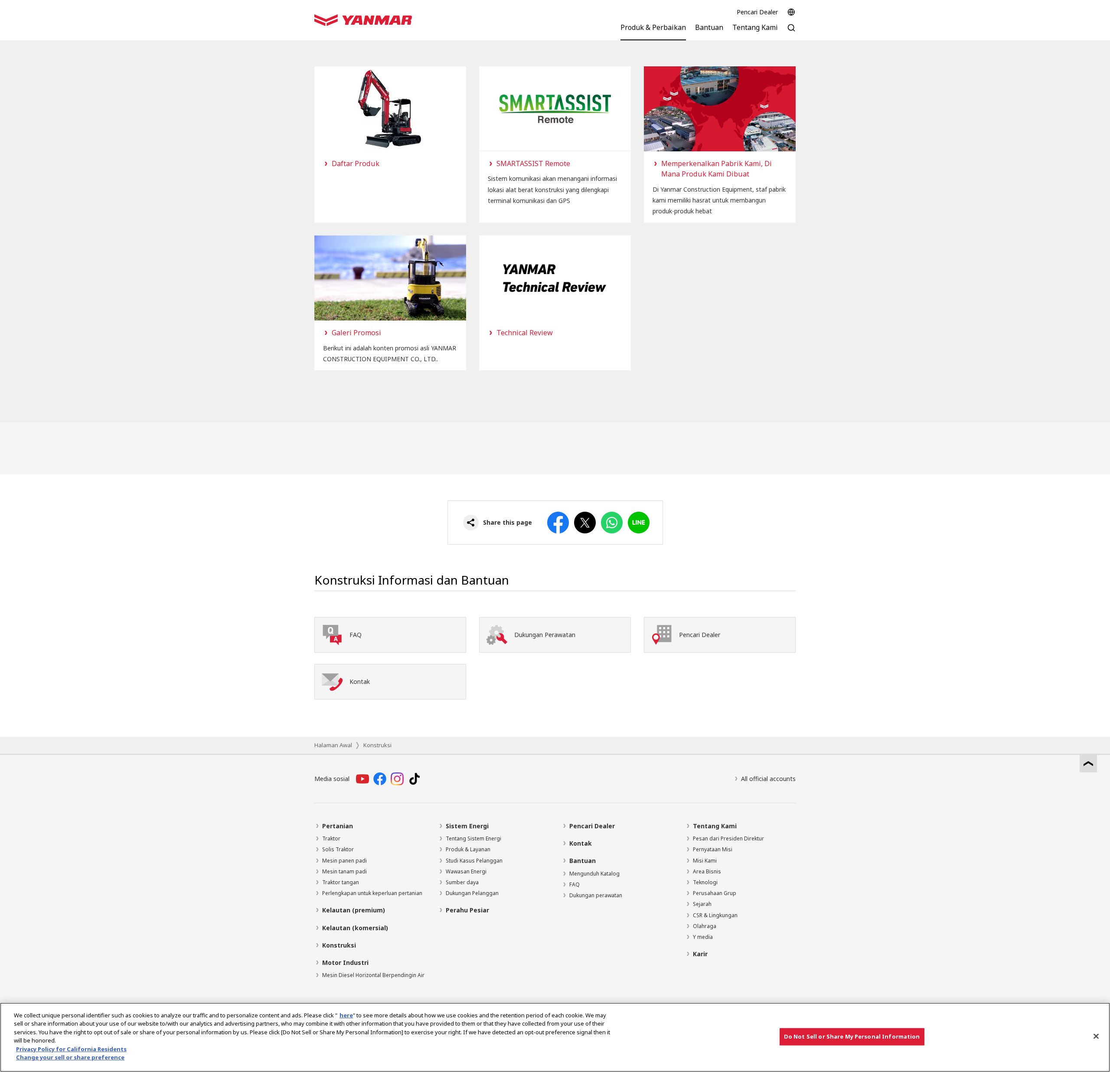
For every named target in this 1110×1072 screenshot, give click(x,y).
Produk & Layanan (468, 849)
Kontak (580, 843)
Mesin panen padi (344, 860)
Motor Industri (345, 962)
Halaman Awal (333, 745)
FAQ (574, 884)
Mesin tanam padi (344, 871)
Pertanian (337, 826)
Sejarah (702, 904)
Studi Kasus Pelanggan (474, 860)
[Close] (1096, 1036)
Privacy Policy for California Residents (71, 1049)
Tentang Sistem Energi (473, 838)
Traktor (331, 838)
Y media (703, 937)
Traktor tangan (340, 882)
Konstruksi (377, 745)
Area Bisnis (707, 871)
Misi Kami (705, 860)
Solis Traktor (338, 849)
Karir (700, 954)
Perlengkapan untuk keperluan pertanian (372, 893)
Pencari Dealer (757, 12)
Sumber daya (462, 882)
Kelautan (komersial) (355, 928)
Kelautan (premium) (353, 910)
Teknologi (705, 882)
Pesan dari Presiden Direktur (728, 838)
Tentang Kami (715, 826)
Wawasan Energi (466, 871)
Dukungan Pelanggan (472, 893)
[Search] (791, 32)
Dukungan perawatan (595, 895)
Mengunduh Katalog (594, 873)
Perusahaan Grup (714, 893)
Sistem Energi (467, 826)
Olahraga (704, 926)
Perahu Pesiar (467, 910)
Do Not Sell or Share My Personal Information (852, 1036)
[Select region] (791, 12)
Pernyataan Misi (712, 849)
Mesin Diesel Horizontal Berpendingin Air (373, 975)
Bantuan (582, 860)
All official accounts (768, 779)
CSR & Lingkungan (715, 915)
